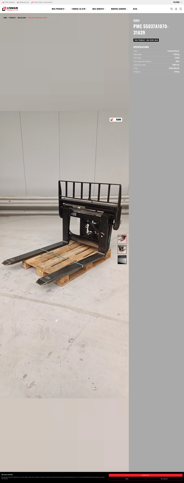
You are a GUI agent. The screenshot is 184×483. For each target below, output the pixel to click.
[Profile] (176, 9)
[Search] (172, 9)
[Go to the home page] (10, 9)
